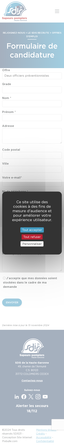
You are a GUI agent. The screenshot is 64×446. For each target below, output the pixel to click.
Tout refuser (32, 236)
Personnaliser (32, 244)
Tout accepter (32, 229)
